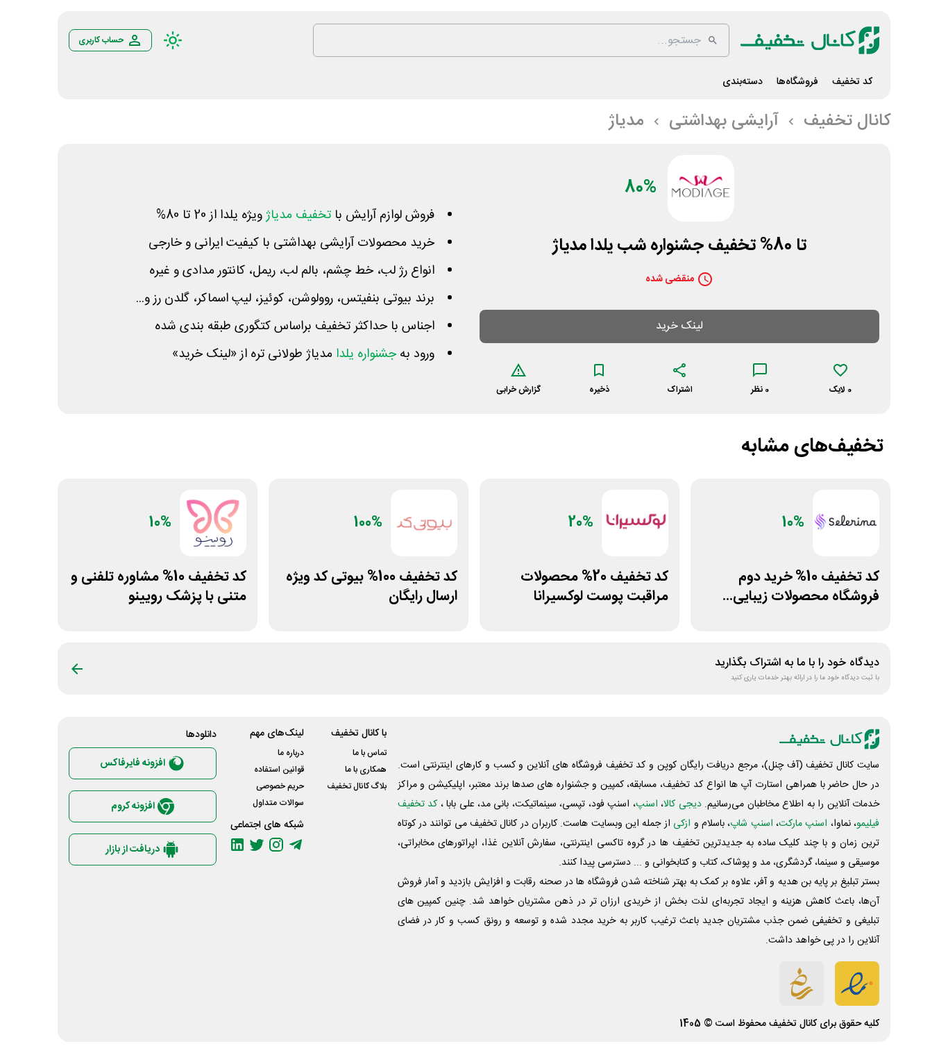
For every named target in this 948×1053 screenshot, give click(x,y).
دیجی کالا (682, 804)
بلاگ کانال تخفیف (357, 786)
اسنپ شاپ (751, 823)
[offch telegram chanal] (295, 844)
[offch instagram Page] (276, 844)
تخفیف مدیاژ (298, 215)
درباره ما (291, 753)
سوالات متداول (278, 803)
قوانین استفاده (279, 770)
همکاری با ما (366, 770)
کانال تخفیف (793, 1023)
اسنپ (647, 804)
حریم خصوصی (280, 786)
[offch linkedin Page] (237, 844)
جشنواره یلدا (366, 354)
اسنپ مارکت (803, 823)
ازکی (682, 823)
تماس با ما (370, 753)
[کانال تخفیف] (809, 40)
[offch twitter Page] (256, 844)
